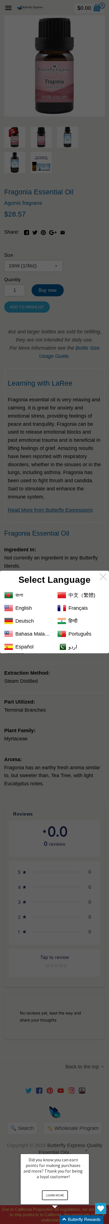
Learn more (55, 1195)
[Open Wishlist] (100, 1208)
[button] (61, 1219)
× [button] (86, 1150)
